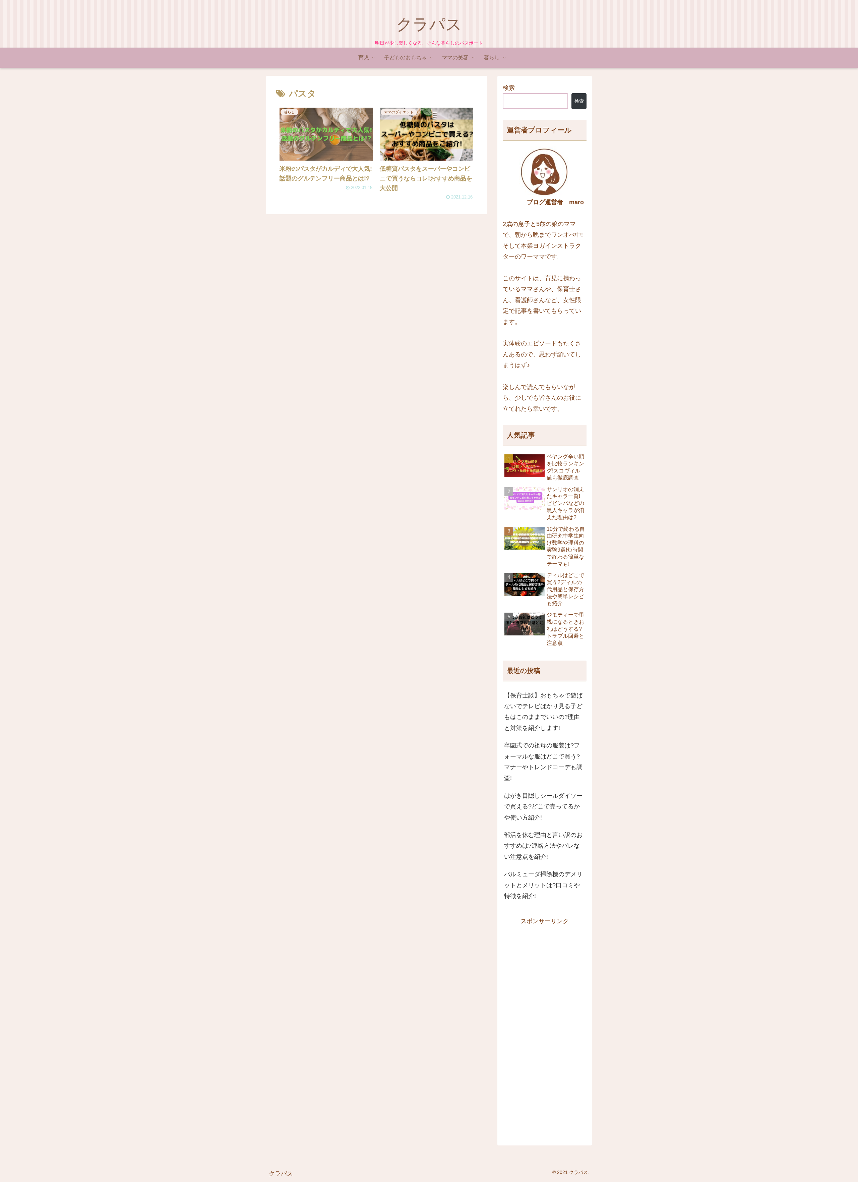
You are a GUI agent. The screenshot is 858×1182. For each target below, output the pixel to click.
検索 (509, 88)
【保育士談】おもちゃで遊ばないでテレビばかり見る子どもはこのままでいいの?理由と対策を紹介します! (543, 711)
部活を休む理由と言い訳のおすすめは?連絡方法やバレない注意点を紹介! (543, 846)
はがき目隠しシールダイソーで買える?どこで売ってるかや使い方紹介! (543, 806)
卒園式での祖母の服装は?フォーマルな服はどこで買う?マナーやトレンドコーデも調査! (543, 761)
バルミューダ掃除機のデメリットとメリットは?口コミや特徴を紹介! (543, 885)
